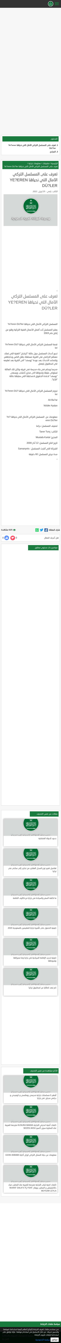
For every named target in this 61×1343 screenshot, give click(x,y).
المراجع (53, 151)
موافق (54, 1339)
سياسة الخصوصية (42, 1339)
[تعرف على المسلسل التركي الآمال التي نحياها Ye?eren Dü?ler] (46, 530)
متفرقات (45, 163)
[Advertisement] (30, 39)
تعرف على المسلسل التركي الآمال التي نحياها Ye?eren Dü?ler (31, 166)
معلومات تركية (35, 163)
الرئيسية (54, 163)
